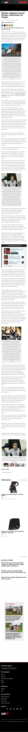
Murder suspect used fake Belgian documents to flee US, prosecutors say (13, 571)
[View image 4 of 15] (23, 465)
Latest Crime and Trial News (7, 678)
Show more (14, 461)
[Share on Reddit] (7, 25)
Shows (2, 680)
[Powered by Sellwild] (25, 556)
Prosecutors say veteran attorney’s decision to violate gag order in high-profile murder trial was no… (12, 564)
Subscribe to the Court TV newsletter (8, 668)
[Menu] (2, 2)
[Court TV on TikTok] (21, 709)
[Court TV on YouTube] (17, 709)
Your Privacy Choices (5, 703)
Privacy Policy (4, 698)
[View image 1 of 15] (6, 465)
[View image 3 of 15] (17, 465)
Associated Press (9, 22)
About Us (3, 688)
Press (2, 690)
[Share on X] (5, 25)
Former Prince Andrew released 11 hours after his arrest (14, 578)
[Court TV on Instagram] (11, 709)
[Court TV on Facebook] (7, 709)
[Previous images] (2, 465)
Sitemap (2, 674)
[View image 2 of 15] (11, 465)
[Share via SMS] (12, 25)
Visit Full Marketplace (22, 479)
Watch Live (22, 2)
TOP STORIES (10, 604)
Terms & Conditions (5, 696)
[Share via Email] (10, 25)
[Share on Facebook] (2, 25)
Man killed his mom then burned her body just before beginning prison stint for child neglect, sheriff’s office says (13, 618)
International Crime (6, 472)
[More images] (26, 465)
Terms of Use (3, 701)
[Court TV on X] (14, 709)
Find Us (2, 682)
